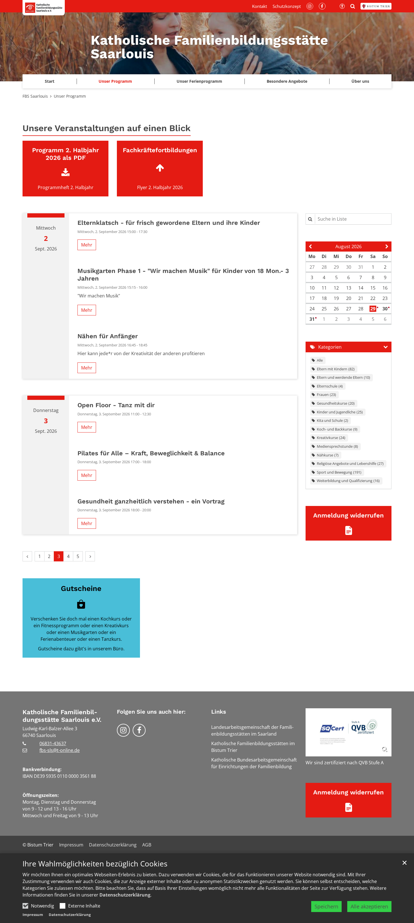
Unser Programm (115, 81)
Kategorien (330, 347)
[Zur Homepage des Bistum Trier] (375, 6)
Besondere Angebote (287, 81)
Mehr (86, 245)
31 (312, 319)
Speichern (326, 906)
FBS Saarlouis (35, 96)
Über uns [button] (360, 81)
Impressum (33, 914)
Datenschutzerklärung (124, 895)
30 (385, 309)
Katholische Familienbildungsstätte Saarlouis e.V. (62, 716)
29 (373, 309)
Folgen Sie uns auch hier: (151, 711)
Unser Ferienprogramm (199, 81)
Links (218, 711)
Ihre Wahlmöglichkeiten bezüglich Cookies (95, 863)
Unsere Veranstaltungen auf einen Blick (107, 128)
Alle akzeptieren (369, 906)
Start (49, 81)
